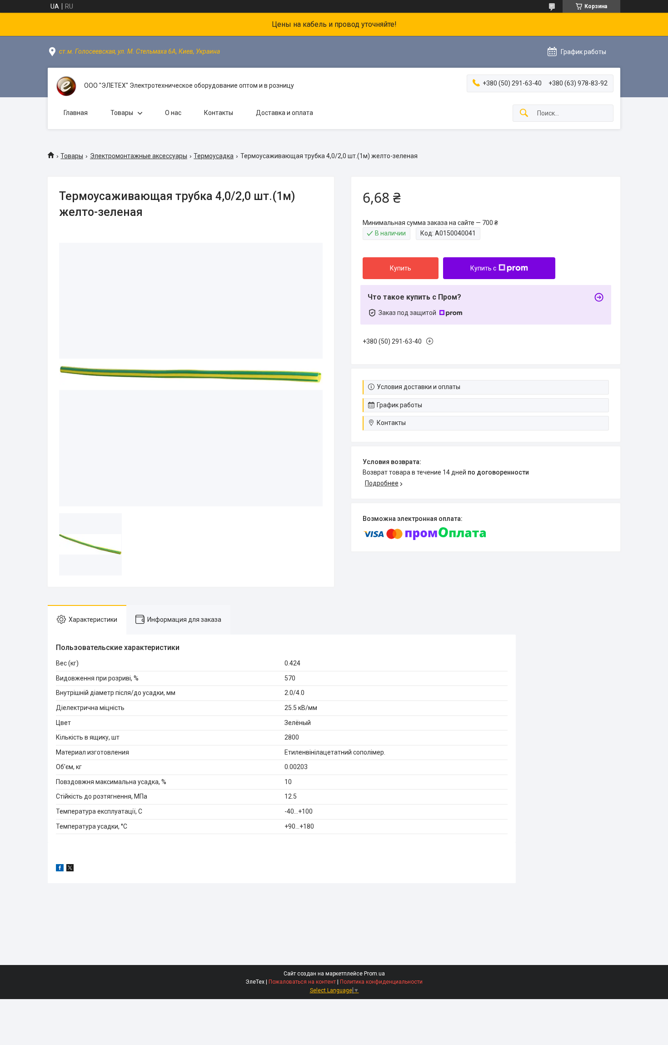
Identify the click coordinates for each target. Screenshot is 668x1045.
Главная (76, 112)
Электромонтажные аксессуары (138, 156)
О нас (173, 112)
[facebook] (60, 869)
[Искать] (524, 113)
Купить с (483, 268)
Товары (121, 112)
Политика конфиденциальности (381, 982)
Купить (400, 268)
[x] (70, 869)
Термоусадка (214, 156)
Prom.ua (374, 973)
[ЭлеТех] (66, 86)
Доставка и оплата (284, 112)
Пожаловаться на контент (302, 982)
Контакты (218, 112)
